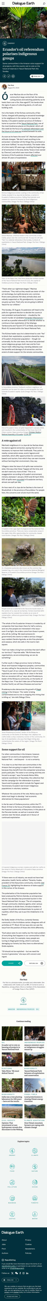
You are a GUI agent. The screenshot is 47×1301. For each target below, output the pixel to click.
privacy (7, 1292)
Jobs (4, 1244)
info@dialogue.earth (17, 1268)
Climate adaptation (34, 1120)
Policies (28, 1253)
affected (34, 155)
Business (12, 1203)
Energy (12, 1155)
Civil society (8, 1120)
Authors (5, 1253)
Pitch (4, 1249)
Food (12, 1171)
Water (34, 1219)
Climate (34, 1155)
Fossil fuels (30, 1094)
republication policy (9, 1266)
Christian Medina (35, 432)
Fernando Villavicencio (33, 318)
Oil (37, 1009)
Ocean (35, 1187)
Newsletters (30, 1249)
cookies (16, 1292)
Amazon (11, 1009)
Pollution (12, 1187)
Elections (7, 1068)
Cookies (28, 1244)
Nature (35, 1171)
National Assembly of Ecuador (12, 434)
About (4, 1240)
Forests (34, 1203)
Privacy (28, 1240)
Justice (12, 1219)
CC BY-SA (27, 434)
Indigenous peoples (25, 1009)
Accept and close (12, 1296)
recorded (20, 479)
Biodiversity (30, 1068)
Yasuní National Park (29, 123)
